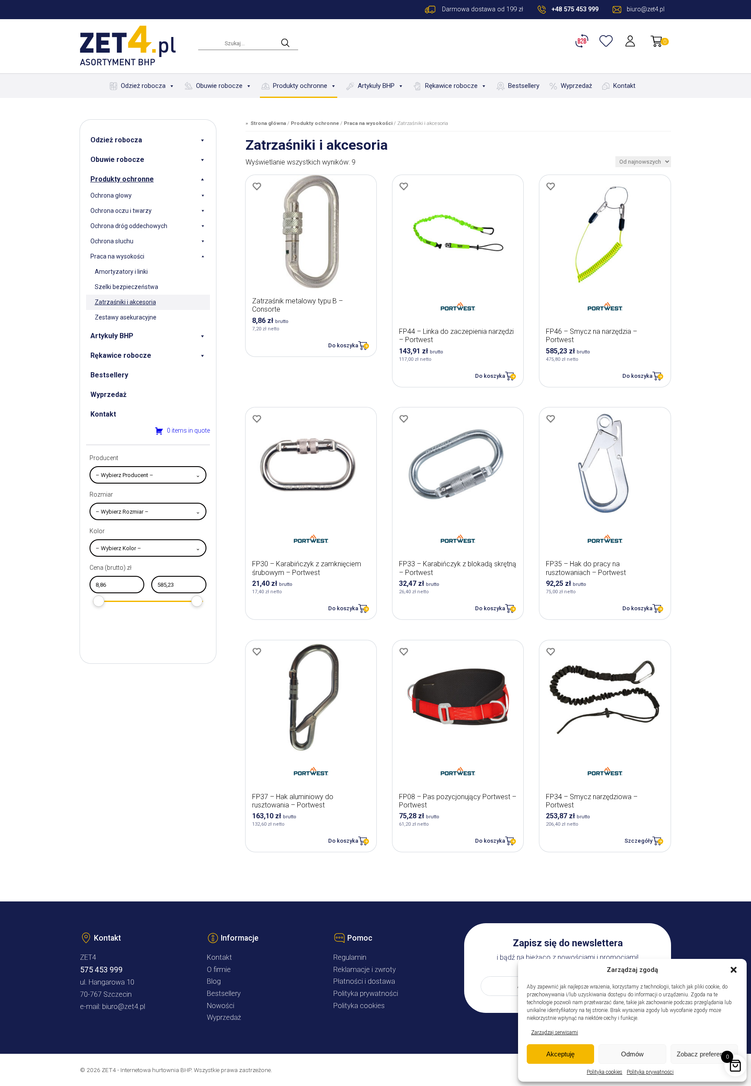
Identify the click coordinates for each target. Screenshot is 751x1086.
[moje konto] (631, 40)
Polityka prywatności (650, 1072)
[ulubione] (607, 40)
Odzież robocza (143, 86)
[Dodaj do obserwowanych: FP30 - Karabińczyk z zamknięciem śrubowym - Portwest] (257, 419)
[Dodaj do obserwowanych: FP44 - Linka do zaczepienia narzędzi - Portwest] (404, 186)
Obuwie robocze (219, 86)
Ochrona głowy (111, 195)
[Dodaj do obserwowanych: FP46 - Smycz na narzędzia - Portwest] (551, 186)
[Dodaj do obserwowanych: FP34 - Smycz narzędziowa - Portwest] (551, 652)
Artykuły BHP (376, 86)
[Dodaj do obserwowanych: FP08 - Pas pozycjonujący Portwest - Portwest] (404, 652)
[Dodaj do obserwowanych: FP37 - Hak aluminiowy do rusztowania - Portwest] (257, 652)
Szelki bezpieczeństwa (126, 286)
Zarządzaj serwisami (554, 1032)
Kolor (97, 531)
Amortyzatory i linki (121, 271)
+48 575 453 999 (575, 9)
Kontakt (624, 86)
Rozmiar (101, 494)
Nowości (220, 1006)
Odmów (632, 1054)
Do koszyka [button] (343, 345)
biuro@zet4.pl (123, 1006)
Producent (104, 457)
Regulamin (349, 957)
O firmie (219, 969)
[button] (733, 969)
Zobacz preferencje (704, 1054)
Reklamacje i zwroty (364, 969)
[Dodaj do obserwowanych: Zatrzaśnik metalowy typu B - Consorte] (257, 186)
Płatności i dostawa (364, 981)
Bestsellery (523, 86)
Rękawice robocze (451, 86)
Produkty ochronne (300, 86)
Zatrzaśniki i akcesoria (125, 302)
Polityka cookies (604, 1072)
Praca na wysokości (117, 256)
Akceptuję (560, 1054)
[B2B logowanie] (583, 40)
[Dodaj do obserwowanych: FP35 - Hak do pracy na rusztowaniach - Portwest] (551, 419)
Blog (214, 981)
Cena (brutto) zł (111, 567)
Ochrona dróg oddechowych (128, 225)
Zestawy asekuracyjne (125, 317)
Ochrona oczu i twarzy (121, 210)
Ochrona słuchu (111, 241)
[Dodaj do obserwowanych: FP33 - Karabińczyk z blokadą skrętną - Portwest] (404, 419)
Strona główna (268, 123)
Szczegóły (638, 840)
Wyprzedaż (576, 86)
